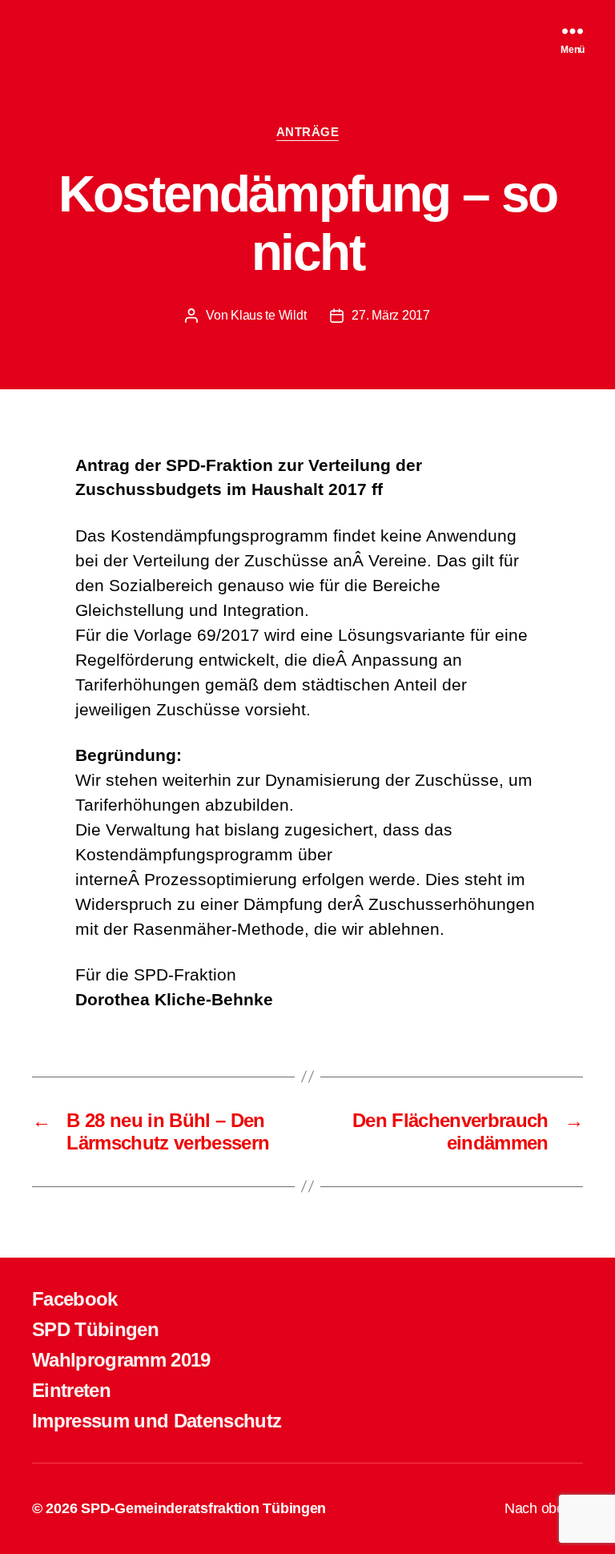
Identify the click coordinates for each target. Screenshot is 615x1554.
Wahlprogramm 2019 (121, 1360)
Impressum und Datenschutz (156, 1420)
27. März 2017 (391, 315)
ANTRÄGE (308, 132)
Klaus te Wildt (268, 315)
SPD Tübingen (95, 1329)
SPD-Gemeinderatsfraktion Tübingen (203, 1508)
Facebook (75, 1299)
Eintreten (71, 1390)
